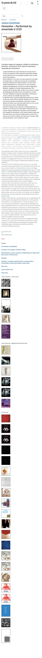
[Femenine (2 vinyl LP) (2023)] (6, 283)
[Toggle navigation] (4, 8)
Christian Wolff (12, 172)
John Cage (34, 168)
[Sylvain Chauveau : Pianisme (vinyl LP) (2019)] (6, 534)
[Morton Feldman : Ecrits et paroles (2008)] (6, 636)
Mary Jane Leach (15, 226)
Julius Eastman (10, 22)
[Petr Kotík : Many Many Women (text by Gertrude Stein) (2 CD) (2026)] (6, 350)
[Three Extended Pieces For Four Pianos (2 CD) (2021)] (6, 318)
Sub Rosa (13, 19)
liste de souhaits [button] (7, 59)
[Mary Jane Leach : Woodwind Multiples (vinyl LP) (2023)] (6, 371)
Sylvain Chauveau (33, 127)
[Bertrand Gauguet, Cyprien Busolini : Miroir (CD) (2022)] (6, 503)
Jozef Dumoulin (36, 137)
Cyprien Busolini (22, 137)
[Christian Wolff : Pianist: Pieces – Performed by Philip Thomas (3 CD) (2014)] (6, 577)
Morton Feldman (23, 172)
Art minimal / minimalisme (9, 246)
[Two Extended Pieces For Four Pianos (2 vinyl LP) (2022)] (6, 293)
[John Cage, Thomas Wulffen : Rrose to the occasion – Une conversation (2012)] (6, 610)
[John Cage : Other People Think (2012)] (6, 622)
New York (4, 266)
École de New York (22, 168)
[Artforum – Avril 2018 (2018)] (6, 403)
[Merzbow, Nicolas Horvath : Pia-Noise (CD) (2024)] (6, 360)
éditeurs (4, 19)
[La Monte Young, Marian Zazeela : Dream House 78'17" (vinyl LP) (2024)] (6, 439)
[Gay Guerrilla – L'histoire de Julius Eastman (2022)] (6, 306)
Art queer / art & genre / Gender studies (13, 249)
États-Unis (4, 273)
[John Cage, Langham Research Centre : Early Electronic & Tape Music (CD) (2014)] (6, 598)
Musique (4, 258)
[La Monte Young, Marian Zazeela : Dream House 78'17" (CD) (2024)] (6, 428)
